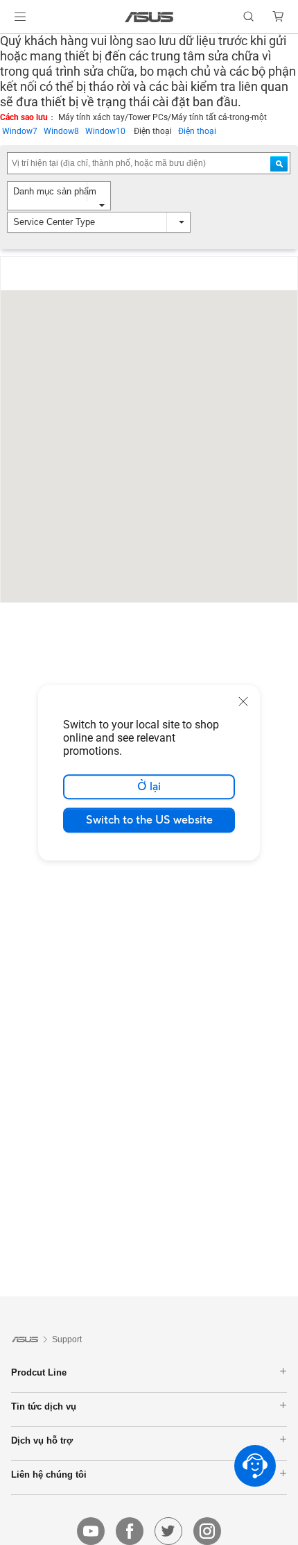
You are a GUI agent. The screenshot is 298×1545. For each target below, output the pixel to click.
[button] (20, 16)
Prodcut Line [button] (39, 1372)
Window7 (23, 131)
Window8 (64, 131)
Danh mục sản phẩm (54, 191)
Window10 (109, 131)
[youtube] (91, 1531)
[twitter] (168, 1531)
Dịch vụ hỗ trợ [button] (42, 1440)
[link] (149, 17)
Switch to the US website (149, 820)
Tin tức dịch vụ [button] (43, 1406)
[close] (243, 701)
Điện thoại (197, 131)
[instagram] (207, 1531)
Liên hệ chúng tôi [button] (49, 1474)
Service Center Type (54, 222)
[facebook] (129, 1531)
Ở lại (149, 787)
